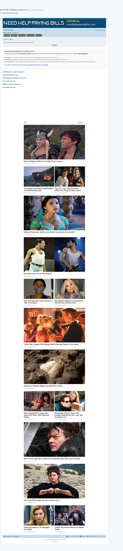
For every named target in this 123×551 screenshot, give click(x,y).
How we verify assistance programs (23, 65)
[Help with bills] (54, 23)
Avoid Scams (14, 13)
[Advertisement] (43, 5)
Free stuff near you (9, 87)
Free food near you (9, 81)
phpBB (49, 539)
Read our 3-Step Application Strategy (35, 10)
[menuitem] (12, 30)
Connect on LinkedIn (41, 65)
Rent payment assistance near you (14, 78)
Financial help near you (10, 75)
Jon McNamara (83, 53)
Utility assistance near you (12, 84)
